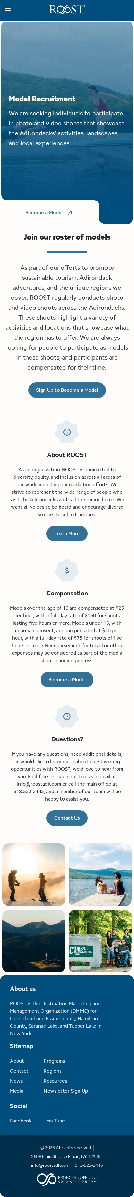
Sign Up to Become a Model (67, 390)
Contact (19, 1071)
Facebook (20, 1120)
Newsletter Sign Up (66, 1091)
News (16, 1081)
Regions (52, 1071)
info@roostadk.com (50, 1165)
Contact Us (67, 818)
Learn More (67, 533)
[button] (27, 10)
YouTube (55, 1120)
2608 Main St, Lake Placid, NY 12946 (65, 1156)
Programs (54, 1061)
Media (16, 1091)
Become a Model (44, 212)
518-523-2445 (89, 1165)
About (17, 1061)
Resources (55, 1081)
